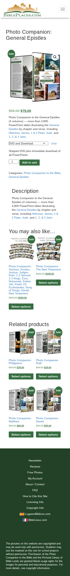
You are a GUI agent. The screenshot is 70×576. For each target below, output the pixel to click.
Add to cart (29, 162)
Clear (54, 143)
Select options (21, 306)
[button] (55, 57)
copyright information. (38, 568)
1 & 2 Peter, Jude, (42, 132)
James (25, 132)
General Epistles (19, 176)
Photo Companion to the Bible (42, 173)
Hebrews (14, 132)
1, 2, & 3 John (17, 136)
